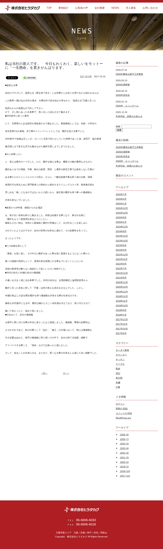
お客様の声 (81, 8)
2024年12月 (122, 226)
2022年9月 (121, 264)
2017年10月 (122, 328)
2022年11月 (122, 259)
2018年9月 (121, 310)
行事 (118, 387)
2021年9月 (121, 277)
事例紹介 (63, 8)
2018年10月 (122, 305)
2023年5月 (121, 250)
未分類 (88, 76)
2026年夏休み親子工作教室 (129, 74)
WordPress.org (123, 418)
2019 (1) (124, 466)
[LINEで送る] (30, 77)
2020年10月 (122, 287)
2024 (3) (124, 443)
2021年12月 (122, 273)
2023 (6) (124, 448)
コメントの (124, 413)
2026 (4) (124, 434)
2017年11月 (122, 324)
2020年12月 (122, 282)
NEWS (115, 8)
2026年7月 (121, 194)
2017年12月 (122, 319)
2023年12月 (122, 236)
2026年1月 (121, 203)
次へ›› (66, 373)
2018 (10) (125, 471)
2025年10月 (122, 213)
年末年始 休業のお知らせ (129, 116)
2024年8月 (121, 231)
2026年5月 (121, 199)
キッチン (120, 359)
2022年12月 (122, 254)
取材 (118, 368)
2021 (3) (124, 457)
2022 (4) (124, 453)
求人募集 (131, 8)
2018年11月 (122, 301)
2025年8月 (121, 217)
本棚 (118, 382)
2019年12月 (122, 291)
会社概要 (100, 8)
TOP (49, 8)
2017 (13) (125, 476)
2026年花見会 (123, 95)
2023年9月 (121, 245)
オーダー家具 (122, 350)
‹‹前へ (44, 373)
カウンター (121, 355)
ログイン (120, 404)
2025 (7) (124, 439)
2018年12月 (122, 296)
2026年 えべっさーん (127, 106)
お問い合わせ (150, 8)
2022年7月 (121, 268)
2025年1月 (121, 222)
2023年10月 (122, 240)
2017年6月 (121, 333)
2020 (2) (124, 462)
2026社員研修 (123, 84)
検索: (118, 126)
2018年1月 (121, 315)
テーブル (120, 364)
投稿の (122, 408)
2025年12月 (122, 208)
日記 (82, 76)
